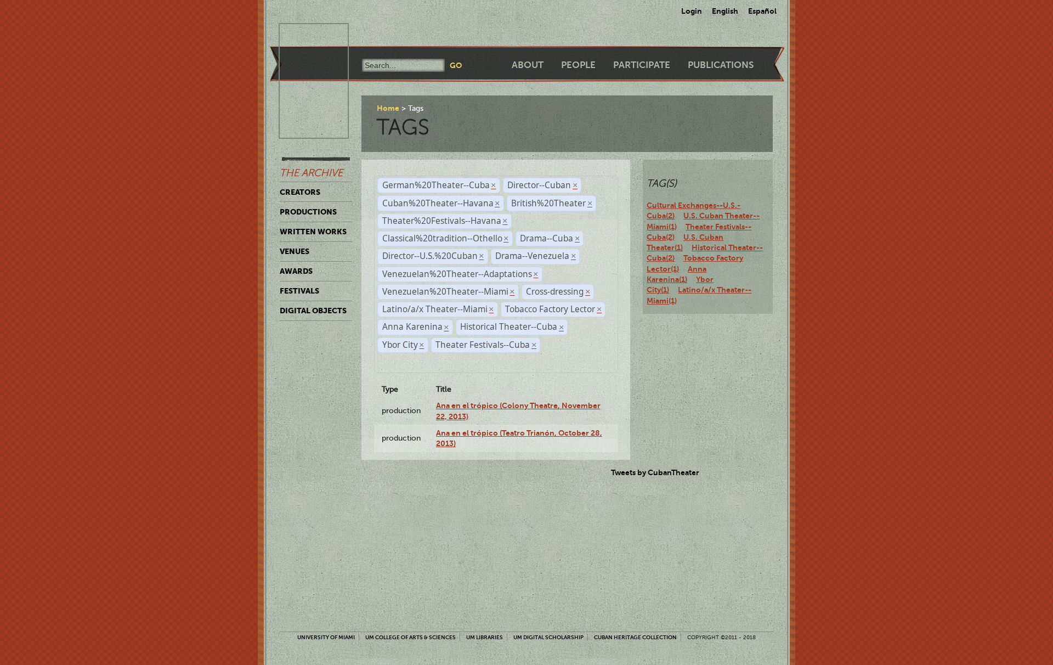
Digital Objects (313, 310)
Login (691, 11)
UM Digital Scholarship (548, 637)
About (528, 65)
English (725, 11)
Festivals (299, 290)
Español (762, 11)
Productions (308, 211)
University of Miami (326, 637)
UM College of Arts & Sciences (410, 637)
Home (388, 108)
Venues (294, 251)
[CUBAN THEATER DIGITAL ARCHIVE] (304, 36)
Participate (641, 65)
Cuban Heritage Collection (635, 637)
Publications (721, 65)
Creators (300, 192)
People (578, 65)
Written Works (313, 231)
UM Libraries (484, 637)
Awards (296, 271)
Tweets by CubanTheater (655, 472)
